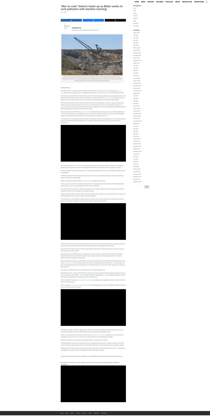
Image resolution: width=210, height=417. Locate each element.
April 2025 (135, 73)
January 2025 (136, 80)
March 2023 (136, 136)
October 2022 (136, 149)
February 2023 (136, 139)
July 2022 (135, 156)
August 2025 (136, 63)
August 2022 (136, 154)
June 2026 (135, 37)
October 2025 (136, 58)
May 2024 (135, 101)
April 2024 (135, 103)
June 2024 (135, 98)
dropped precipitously (76, 165)
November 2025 (137, 55)
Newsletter (187, 2)
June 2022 (135, 159)
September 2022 (137, 151)
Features (159, 2)
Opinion (150, 2)
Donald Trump (87, 112)
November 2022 (137, 146)
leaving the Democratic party (86, 280)
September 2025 (137, 60)
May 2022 (135, 161)
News (143, 2)
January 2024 (136, 111)
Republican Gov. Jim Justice (97, 335)
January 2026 (136, 50)
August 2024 (136, 93)
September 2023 (137, 121)
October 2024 (136, 88)
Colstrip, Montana (108, 98)
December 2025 (137, 53)
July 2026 (135, 35)
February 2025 (136, 78)
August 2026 (136, 32)
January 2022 (136, 171)
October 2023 (136, 118)
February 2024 (136, 108)
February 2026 (136, 48)
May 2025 (135, 70)
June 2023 (135, 128)
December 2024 (137, 83)
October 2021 (136, 179)
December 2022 (137, 144)
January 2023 (136, 141)
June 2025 (135, 68)
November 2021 (137, 176)
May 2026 (135, 40)
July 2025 (135, 65)
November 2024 (137, 85)
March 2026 (136, 45)
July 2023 (135, 126)
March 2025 (136, 75)
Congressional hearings (69, 263)
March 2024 (136, 106)
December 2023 (137, 113)
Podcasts (169, 2)
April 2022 (135, 164)
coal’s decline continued (87, 181)
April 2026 (135, 43)
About (177, 2)
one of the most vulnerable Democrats (79, 285)
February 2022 (136, 169)
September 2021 (137, 181)
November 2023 (137, 116)
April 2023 (135, 133)
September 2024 (137, 91)
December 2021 (137, 174)
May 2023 (135, 131)
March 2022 (136, 166)
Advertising (199, 2)
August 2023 (136, 123)
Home (137, 2)
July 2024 (135, 96)
